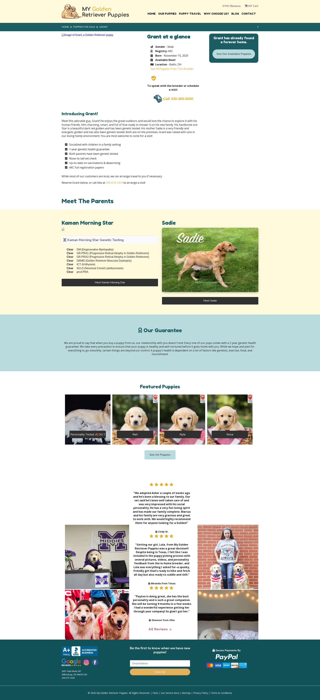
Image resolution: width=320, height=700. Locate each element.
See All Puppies (160, 455)
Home (152, 13)
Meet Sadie (210, 301)
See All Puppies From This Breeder (172, 69)
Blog (235, 13)
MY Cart (253, 6)
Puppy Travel (190, 13)
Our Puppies (167, 13)
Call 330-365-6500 (178, 99)
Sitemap (186, 692)
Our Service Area (170, 692)
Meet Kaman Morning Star (110, 282)
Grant (103, 27)
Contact (249, 13)
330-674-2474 (114, 182)
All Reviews (158, 629)
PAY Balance (232, 6)
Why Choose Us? (216, 13)
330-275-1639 (68, 677)
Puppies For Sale (84, 27)
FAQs (155, 692)
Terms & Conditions (221, 692)
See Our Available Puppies (233, 54)
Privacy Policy (200, 692)
